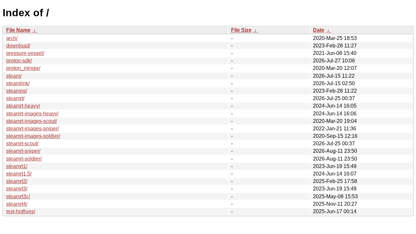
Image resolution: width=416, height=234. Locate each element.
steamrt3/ (16, 188)
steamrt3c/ (18, 196)
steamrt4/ (16, 204)
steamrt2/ (16, 181)
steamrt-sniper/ (23, 151)
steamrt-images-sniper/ (32, 128)
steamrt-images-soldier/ (33, 136)
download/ (18, 45)
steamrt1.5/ (19, 173)
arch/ (12, 38)
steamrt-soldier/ (24, 159)
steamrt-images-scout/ (31, 121)
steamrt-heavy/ (23, 106)
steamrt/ (15, 98)
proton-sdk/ (19, 60)
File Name (18, 30)
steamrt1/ (16, 166)
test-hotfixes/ (20, 211)
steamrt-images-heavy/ (32, 113)
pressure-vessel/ (25, 53)
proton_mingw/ (23, 68)
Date (318, 30)
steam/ (13, 76)
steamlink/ (18, 83)
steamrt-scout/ (22, 143)
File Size (241, 30)
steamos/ (16, 91)
